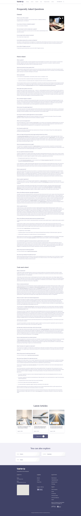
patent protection (37, 146)
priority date (36, 122)
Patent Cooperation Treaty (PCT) (48, 160)
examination (46, 182)
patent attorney (27, 228)
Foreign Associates (46, 1)
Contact (52, 1)
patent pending (52, 137)
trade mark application (45, 329)
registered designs (42, 201)
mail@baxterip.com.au (21, 482)
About (41, 1)
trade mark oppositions (23, 288)
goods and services (21, 308)
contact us (40, 391)
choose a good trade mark (29, 306)
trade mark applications (48, 186)
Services (32, 1)
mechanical (42, 85)
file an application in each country (24, 340)
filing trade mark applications (40, 287)
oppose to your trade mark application (30, 364)
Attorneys (27, 1)
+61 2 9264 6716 (59, 1)
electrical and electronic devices (50, 85)
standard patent (20, 116)
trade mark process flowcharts (33, 355)
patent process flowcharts (32, 251)
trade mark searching (21, 287)
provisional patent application (23, 136)
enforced (36, 334)
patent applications (38, 236)
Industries (36, 1)
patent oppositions (32, 237)
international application (26, 160)
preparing (31, 287)
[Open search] (63, 1)
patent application (43, 180)
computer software (33, 200)
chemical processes (29, 85)
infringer (30, 370)
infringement (39, 288)
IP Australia (57, 237)
